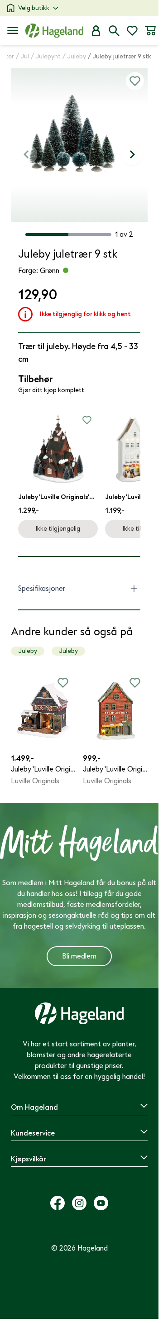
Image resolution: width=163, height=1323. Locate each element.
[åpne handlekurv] (150, 30)
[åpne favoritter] (132, 30)
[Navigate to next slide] (132, 154)
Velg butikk (33, 8)
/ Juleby (74, 56)
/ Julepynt (46, 56)
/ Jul (22, 56)
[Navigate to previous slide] (26, 154)
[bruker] (96, 30)
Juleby (27, 651)
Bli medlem (79, 956)
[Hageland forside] (54, 31)
